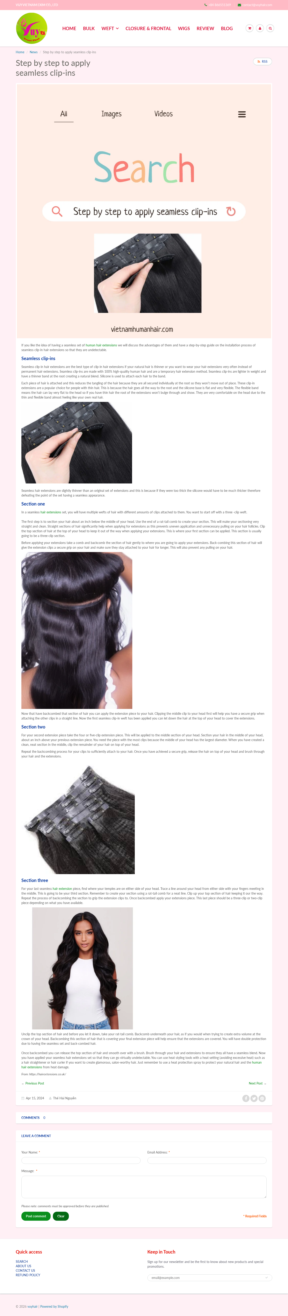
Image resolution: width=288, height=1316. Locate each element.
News (34, 52)
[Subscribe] (266, 1277)
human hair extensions (101, 345)
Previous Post (34, 1083)
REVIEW (205, 28)
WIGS (184, 28)
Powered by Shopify (54, 1306)
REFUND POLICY (28, 1275)
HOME (69, 28)
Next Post (256, 1083)
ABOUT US (23, 1266)
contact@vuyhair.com (257, 5)
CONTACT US (25, 1270)
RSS (265, 61)
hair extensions (50, 512)
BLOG (227, 28)
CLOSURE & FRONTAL (148, 28)
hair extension (62, 889)
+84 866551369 (219, 5)
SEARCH (22, 1261)
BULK (89, 28)
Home (20, 52)
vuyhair (32, 1306)
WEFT (107, 28)
